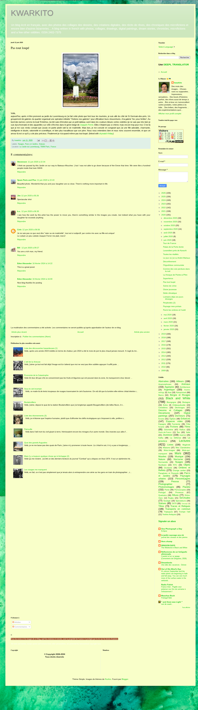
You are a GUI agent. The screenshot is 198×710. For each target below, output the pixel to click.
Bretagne (186, 402)
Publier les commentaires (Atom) (37, 336)
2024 (163, 200)
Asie (169, 392)
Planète (186, 487)
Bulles (165, 405)
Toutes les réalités (170, 254)
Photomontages (166, 487)
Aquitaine (169, 387)
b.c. (19, 211)
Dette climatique (170, 293)
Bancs (161, 395)
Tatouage (185, 503)
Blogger (125, 679)
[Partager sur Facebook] (50, 140)
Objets (187, 465)
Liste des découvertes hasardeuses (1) (41, 348)
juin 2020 (168, 240)
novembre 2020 (171, 222)
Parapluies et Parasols (168, 473)
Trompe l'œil (184, 512)
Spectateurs (181, 501)
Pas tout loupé (169, 282)
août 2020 (168, 233)
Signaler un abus (167, 521)
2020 (163, 215)
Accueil (80, 332)
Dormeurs (180, 416)
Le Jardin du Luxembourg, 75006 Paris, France (38, 147)
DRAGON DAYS (168, 545)
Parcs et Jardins (31, 144)
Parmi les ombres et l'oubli (174, 310)
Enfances (185, 418)
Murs (178, 453)
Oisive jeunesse (170, 289)
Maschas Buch (168, 596)
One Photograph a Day (171, 529)
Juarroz (182, 435)
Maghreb (186, 445)
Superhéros (168, 278)
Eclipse (164, 531)
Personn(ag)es (182, 478)
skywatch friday (106, 133)
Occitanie (168, 468)
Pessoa (175, 481)
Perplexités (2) (169, 303)
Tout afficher (186, 607)
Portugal (162, 492)
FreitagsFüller (166, 598)
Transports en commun (177, 509)
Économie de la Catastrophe (36, 375)
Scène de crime (169, 286)
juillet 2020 (168, 236)
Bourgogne (171, 402)
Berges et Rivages (180, 395)
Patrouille (28, 429)
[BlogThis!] (45, 140)
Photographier (165, 484)
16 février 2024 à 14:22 (42, 263)
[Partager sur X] (48, 140)
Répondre (21, 172)
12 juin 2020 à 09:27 (30, 248)
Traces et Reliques (180, 506)
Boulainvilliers (30, 402)
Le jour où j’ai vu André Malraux (176, 258)
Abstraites (163, 381)
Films (187, 426)
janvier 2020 (169, 329)
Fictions (174, 426)
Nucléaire (162, 465)
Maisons (166, 447)
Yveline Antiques (169, 514)
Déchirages (180, 407)
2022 (163, 207)
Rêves (175, 495)
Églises (173, 419)
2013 (163, 356)
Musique (179, 456)
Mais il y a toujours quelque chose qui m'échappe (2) (46, 456)
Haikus (182, 429)
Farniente (176, 424)
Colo (19, 229)
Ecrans (161, 419)
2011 (163, 363)
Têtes (161, 506)
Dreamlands (166, 563)
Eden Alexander (24, 263)
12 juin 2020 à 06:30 (30, 211)
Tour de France (169, 243)
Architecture (185, 387)
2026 (163, 193)
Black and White (178, 398)
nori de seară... (167, 604)
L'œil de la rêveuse (32, 362)
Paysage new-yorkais (172, 306)
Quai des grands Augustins (35, 443)
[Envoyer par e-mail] (43, 140)
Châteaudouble (178, 405)
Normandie (163, 462)
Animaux (185, 384)
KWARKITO (32, 12)
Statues (42, 144)
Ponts (167, 490)
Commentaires (20, 627)
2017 (163, 341)
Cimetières (163, 407)
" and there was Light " (172, 602)
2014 (163, 352)
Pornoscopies (180, 490)
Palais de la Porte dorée (173, 247)
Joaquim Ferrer (86, 125)
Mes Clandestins (183, 447)
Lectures (184, 440)
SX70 (174, 503)
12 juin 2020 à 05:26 (30, 196)
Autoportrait (181, 392)
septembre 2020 (171, 229)
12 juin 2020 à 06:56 (31, 229)
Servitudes (184, 498)
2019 (163, 334)
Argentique (169, 389)
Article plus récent (19, 332)
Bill (19, 248)
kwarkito (178, 83)
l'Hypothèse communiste (173, 265)
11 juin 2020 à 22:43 (45, 180)
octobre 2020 (170, 225)
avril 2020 (168, 318)
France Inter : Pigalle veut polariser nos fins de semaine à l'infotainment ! (173, 589)
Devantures (164, 413)
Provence (179, 492)
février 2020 (169, 326)
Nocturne (178, 459)
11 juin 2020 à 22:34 (36, 162)
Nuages (21, 144)
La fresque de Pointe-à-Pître (175, 275)
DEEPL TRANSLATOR (176, 64)
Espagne (162, 424)
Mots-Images (169, 450)
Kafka (160, 438)
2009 (163, 370)
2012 (163, 359)
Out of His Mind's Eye (171, 569)
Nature (161, 459)
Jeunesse (167, 435)
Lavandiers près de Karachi (175, 250)
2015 (163, 348)
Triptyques (168, 512)
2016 (163, 345)
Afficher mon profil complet (169, 113)
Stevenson (22, 162)
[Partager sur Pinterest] (53, 140)
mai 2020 (168, 315)
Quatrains (162, 495)
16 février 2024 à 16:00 (42, 279)
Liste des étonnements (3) (35, 416)
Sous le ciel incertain (33, 389)
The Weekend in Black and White (174, 548)
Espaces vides (174, 421)
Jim (18, 196)
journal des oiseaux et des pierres (174, 537)
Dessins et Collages (170, 410)
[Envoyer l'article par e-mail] (38, 140)
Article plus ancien (142, 332)
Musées (162, 456)
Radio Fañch (167, 585)
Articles (17, 622)
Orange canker (179, 470)
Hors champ (166, 541)
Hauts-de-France (164, 432)
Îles (178, 432)
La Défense (175, 438)
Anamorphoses (164, 384)
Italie (188, 432)
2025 (163, 196)
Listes (170, 444)
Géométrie (168, 429)
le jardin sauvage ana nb (172, 535)
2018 (163, 337)
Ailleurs (180, 381)
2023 (163, 204)
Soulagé (166, 501)
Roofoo (108, 679)
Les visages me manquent (35, 470)
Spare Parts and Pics (26, 180)
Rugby (171, 498)
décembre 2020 (171, 218)
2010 (163, 367)
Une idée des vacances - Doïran (173, 565)
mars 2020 (168, 322)
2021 (163, 211)
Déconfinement (169, 261)
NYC (175, 465)
